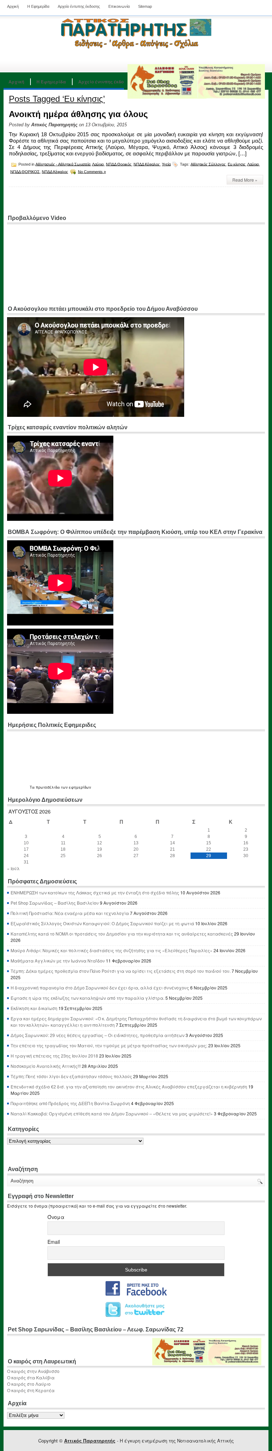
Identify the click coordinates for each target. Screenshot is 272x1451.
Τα (33, 787)
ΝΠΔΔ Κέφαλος (147, 164)
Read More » (244, 180)
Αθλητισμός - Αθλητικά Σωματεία (62, 164)
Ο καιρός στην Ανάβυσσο (33, 1371)
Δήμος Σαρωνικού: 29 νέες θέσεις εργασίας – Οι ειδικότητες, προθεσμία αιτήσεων (98, 1035)
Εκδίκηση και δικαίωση (34, 1008)
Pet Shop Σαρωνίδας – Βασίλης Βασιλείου (55, 903)
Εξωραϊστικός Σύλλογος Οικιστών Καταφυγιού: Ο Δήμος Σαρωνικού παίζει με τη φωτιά (102, 923)
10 (26, 842)
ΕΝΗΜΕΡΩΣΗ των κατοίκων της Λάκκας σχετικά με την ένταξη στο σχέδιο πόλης (95, 892)
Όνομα (55, 1216)
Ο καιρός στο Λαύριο (29, 1384)
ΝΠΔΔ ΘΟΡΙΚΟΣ (25, 171)
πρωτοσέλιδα (48, 787)
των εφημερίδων (75, 787)
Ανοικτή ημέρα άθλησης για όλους (78, 114)
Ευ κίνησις (236, 164)
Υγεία (166, 164)
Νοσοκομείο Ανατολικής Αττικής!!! (46, 1066)
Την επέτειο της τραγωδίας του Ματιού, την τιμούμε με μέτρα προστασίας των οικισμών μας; (109, 1045)
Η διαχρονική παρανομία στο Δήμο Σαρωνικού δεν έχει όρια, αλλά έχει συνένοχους (100, 987)
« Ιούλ (13, 868)
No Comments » (92, 171)
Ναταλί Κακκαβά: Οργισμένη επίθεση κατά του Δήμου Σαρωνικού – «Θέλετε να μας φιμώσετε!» (112, 1113)
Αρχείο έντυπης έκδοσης (79, 6)
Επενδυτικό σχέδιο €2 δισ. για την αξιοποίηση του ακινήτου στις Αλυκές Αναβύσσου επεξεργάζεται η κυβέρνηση (129, 1086)
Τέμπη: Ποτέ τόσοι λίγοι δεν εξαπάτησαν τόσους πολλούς (71, 1076)
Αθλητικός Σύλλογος (208, 164)
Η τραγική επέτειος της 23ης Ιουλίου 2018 (54, 1056)
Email (53, 1241)
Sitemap (145, 6)
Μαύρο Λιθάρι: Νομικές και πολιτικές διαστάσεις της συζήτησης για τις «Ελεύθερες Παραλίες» (111, 950)
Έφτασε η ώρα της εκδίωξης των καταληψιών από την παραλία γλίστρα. (87, 998)
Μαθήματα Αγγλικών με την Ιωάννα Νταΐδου (58, 961)
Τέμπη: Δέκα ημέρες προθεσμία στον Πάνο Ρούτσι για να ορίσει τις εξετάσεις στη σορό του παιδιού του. (121, 971)
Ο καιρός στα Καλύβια (31, 1377)
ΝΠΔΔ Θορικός (118, 164)
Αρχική (13, 6)
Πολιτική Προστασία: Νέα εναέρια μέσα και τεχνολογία (70, 913)
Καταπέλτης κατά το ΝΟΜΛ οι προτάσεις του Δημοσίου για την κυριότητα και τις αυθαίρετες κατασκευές (122, 934)
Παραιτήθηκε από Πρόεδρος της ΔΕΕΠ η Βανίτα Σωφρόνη (70, 1103)
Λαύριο (98, 164)
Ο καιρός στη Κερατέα (31, 1390)
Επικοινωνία (119, 6)
